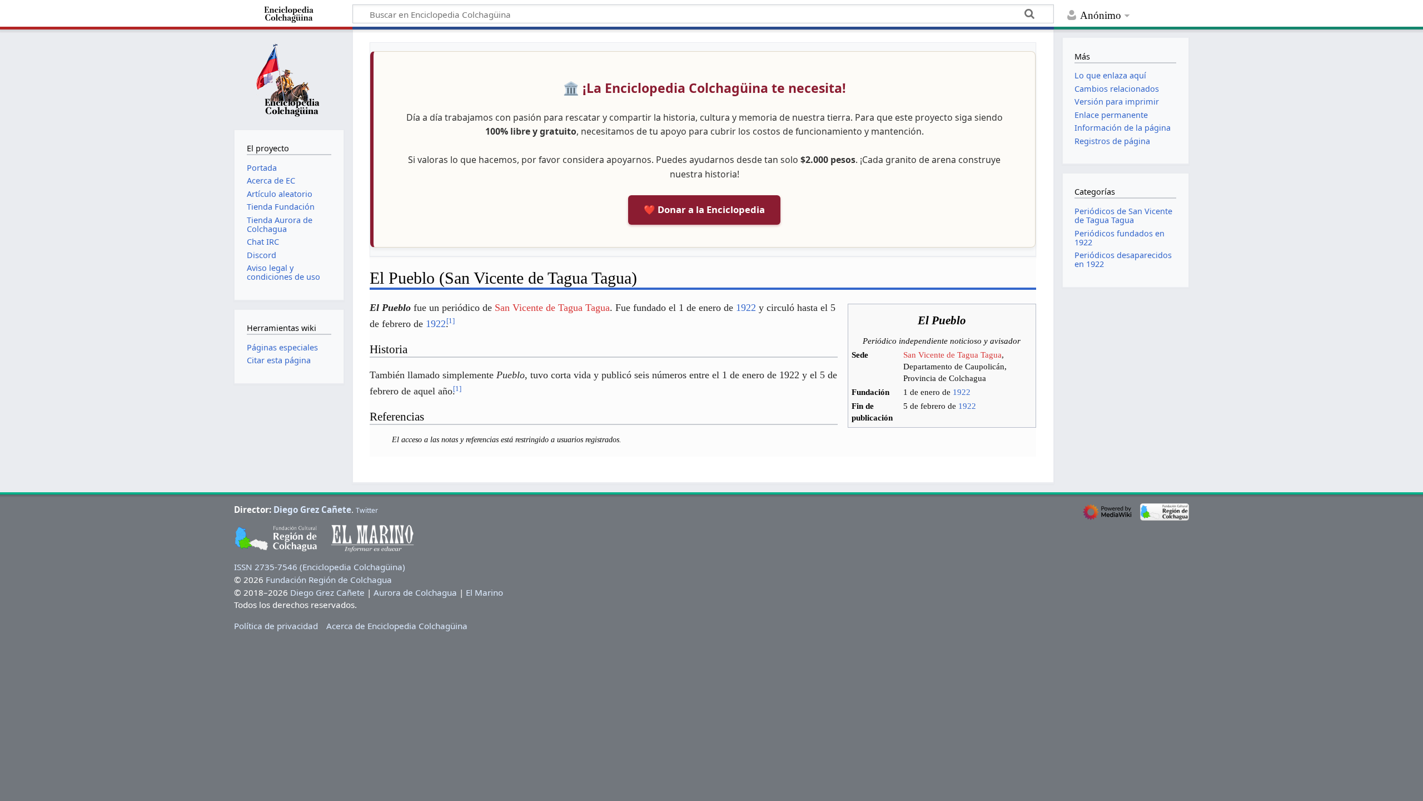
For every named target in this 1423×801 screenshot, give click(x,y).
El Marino (484, 592)
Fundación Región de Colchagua (329, 579)
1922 (962, 392)
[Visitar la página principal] (289, 78)
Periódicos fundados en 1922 (1119, 238)
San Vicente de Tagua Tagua (952, 354)
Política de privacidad (276, 625)
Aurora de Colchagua (415, 592)
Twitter (367, 510)
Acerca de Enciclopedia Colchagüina (396, 625)
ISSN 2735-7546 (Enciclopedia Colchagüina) (319, 566)
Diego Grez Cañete (312, 509)
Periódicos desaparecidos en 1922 (1123, 259)
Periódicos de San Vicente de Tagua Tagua (1123, 215)
